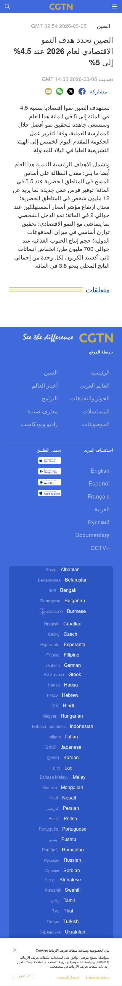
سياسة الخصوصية (97, 977)
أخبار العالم (45, 385)
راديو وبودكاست (39, 424)
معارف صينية (42, 411)
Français (99, 496)
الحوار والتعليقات (90, 398)
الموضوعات (96, 424)
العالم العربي (95, 385)
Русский (99, 522)
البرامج (50, 398)
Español (99, 483)
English (100, 470)
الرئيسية (100, 372)
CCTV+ (100, 548)
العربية (102, 509)
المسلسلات (96, 411)
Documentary (92, 535)
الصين (51, 372)
